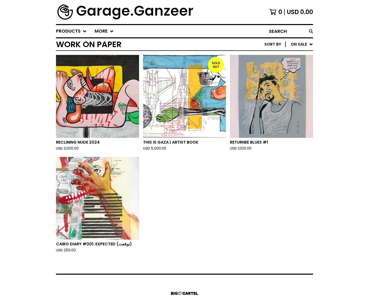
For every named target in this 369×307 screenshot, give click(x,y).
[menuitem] (71, 31)
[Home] (126, 12)
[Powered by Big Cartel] (184, 293)
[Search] (311, 31)
